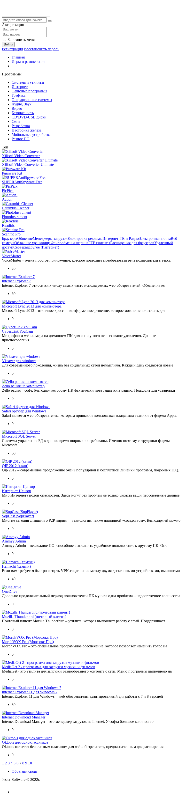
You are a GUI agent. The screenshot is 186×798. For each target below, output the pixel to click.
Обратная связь (24, 771)
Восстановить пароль (41, 49)
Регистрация (12, 49)
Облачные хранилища (32, 243)
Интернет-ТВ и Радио (120, 238)
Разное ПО (21, 139)
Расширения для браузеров (132, 243)
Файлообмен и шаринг (69, 243)
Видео (17, 108)
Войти (8, 44)
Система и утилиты (28, 82)
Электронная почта (155, 238)
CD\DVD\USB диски (29, 117)
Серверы (20, 247)
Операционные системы (32, 100)
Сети (16, 121)
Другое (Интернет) (43, 247)
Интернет (20, 87)
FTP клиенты (99, 243)
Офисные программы (29, 91)
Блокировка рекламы (85, 238)
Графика (18, 95)
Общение (25, 238)
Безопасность (23, 113)
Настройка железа (26, 130)
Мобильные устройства (31, 134)
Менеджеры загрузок (50, 238)
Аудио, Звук (21, 104)
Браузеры (9, 238)
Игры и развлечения (28, 61)
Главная (18, 57)
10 (30, 763)
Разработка (21, 126)
